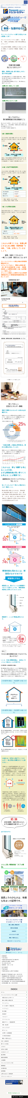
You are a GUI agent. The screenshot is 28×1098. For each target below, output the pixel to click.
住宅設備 (14, 928)
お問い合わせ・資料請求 (17, 1096)
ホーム (2, 992)
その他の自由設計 (6, 1035)
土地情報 (3, 1060)
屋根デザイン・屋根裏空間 (8, 1022)
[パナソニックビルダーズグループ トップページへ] (14, 1084)
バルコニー (4, 1016)
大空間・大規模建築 (7, 1033)
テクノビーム (5, 1003)
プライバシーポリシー (6, 1076)
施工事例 (3, 1054)
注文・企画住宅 (5, 1041)
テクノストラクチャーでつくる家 (9, 995)
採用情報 (3, 1071)
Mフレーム (4, 1030)
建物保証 (3, 1065)
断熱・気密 (14, 937)
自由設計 (14, 931)
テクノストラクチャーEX (7, 1062)
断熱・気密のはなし (7, 1038)
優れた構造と (14, 924)
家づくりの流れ (5, 1043)
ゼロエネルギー (14, 934)
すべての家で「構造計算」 (8, 1005)
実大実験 (4, 1011)
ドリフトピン (5, 1008)
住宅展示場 (3, 1068)
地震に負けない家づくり (8, 997)
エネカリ (3, 1046)
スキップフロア (6, 1027)
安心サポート (14, 941)
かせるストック (5, 1052)
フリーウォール (6, 1019)
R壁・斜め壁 (5, 1024)
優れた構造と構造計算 (7, 1000)
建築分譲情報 (4, 1057)
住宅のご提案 (4, 1049)
